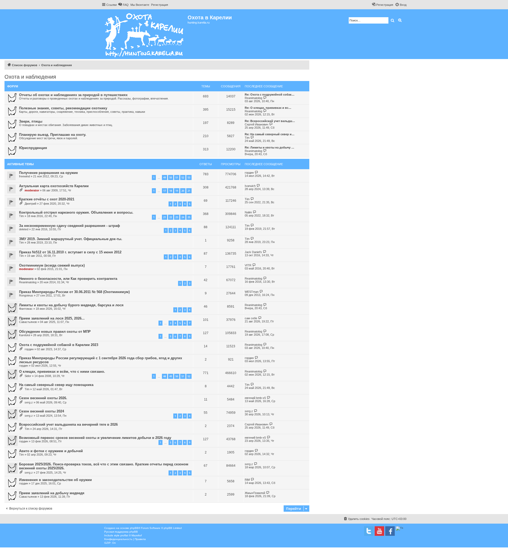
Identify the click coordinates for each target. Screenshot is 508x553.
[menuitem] (123, 5)
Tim (247, 137)
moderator (32, 190)
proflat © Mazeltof (131, 535)
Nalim (248, 212)
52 (183, 177)
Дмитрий (30, 203)
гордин (249, 172)
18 (170, 190)
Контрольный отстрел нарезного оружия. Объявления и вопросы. (76, 212)
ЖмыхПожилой (255, 492)
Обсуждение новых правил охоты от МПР (55, 332)
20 (183, 190)
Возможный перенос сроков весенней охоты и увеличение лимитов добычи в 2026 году (95, 438)
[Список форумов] (145, 34)
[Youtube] (379, 531)
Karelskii (24, 335)
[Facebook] (390, 531)
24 (183, 217)
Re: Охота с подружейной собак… (269, 94)
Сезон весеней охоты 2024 (41, 411)
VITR (248, 265)
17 (164, 190)
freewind (24, 176)
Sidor (28, 375)
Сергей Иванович (256, 124)
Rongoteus (26, 295)
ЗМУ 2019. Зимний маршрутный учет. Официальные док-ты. (70, 239)
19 (176, 190)
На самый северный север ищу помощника (56, 385)
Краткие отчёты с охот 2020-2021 (46, 199)
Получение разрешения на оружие (48, 173)
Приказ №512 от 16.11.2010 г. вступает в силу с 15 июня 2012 (70, 252)
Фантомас (26, 308)
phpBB (134, 528)
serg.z (29, 402)
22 (170, 217)
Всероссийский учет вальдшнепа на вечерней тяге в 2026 (68, 424)
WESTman (251, 291)
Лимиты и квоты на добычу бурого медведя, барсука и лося (71, 305)
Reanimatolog (253, 98)
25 (189, 217)
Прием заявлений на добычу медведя (51, 493)
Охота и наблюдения (30, 77)
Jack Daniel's (253, 252)
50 (170, 177)
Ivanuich (250, 185)
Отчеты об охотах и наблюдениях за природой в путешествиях (73, 95)
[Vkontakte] (369, 531)
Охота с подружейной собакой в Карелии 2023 (58, 345)
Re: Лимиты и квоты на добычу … (269, 147)
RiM (247, 479)
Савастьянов (28, 321)
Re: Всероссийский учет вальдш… (270, 121)
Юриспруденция (33, 148)
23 (176, 217)
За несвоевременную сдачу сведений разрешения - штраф (69, 226)
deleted (23, 229)
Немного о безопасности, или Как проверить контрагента (68, 279)
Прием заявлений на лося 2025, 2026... (52, 318)
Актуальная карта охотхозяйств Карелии (54, 186)
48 (164, 376)
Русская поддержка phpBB (121, 531)
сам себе (251, 318)
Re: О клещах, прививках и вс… (268, 107)
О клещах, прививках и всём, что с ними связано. (62, 372)
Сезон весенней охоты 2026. (43, 398)
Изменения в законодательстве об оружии (55, 480)
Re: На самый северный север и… (269, 134)
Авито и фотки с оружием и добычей (51, 451)
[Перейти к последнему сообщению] (256, 172)
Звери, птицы (30, 121)
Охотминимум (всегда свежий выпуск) (52, 265)
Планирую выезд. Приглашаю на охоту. (52, 135)
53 (189, 177)
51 (176, 177)
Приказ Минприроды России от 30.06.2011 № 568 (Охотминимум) (74, 292)
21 (189, 190)
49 (164, 177)
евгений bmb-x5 (255, 397)
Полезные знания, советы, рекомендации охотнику (63, 108)
